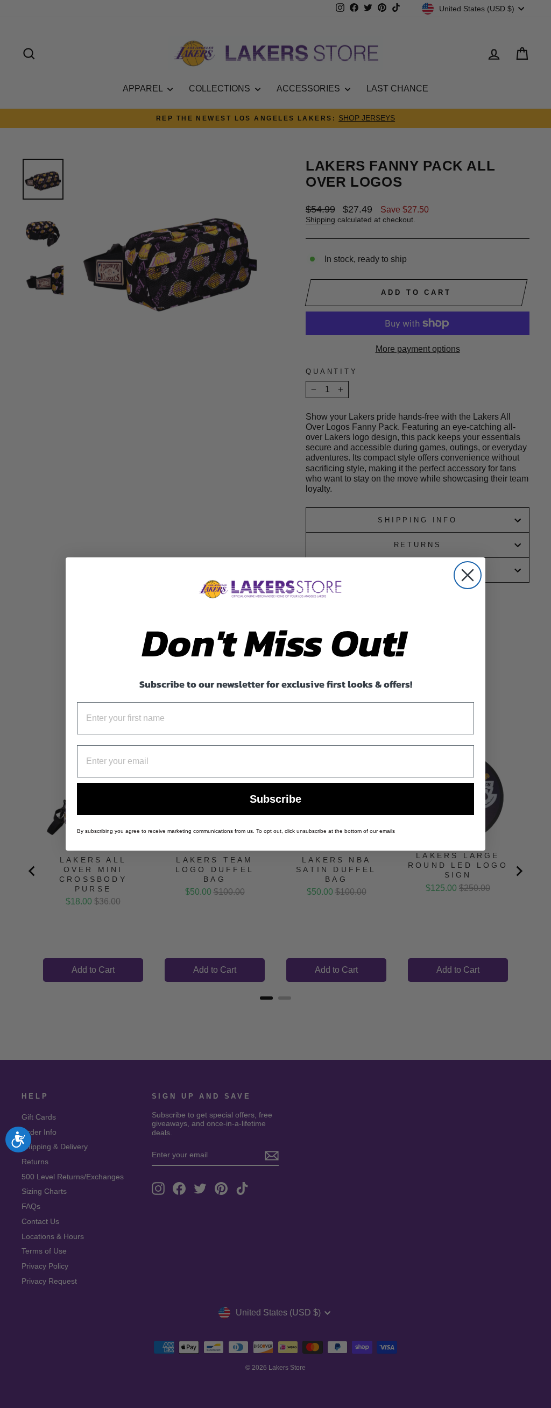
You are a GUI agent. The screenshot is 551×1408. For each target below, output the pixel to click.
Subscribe (275, 799)
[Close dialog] (467, 575)
